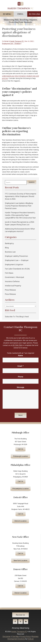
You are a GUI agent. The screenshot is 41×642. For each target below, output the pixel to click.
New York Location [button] (20, 560)
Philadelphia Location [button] (20, 488)
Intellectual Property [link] (13, 286)
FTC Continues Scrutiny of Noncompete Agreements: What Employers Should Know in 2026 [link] (20, 196)
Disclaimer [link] (7, 636)
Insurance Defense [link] (12, 281)
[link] (20, 5)
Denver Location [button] (20, 593)
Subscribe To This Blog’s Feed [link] (17, 316)
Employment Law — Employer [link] (17, 260)
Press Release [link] (10, 290)
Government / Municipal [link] (14, 277)
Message (20, 387)
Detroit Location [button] (20, 521)
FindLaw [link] (30, 639)
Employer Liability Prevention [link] (16, 256)
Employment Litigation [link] (14, 264)
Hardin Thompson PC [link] (17, 41)
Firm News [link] (9, 273)
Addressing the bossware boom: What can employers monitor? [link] (20, 230)
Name (20, 355)
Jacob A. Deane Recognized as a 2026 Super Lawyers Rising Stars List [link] (19, 223)
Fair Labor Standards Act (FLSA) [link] (17, 269)
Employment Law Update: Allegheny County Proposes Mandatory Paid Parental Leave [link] (19, 205)
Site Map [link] (15, 636)
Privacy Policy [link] (25, 636)
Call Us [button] (20, 449)
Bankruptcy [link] (9, 243)
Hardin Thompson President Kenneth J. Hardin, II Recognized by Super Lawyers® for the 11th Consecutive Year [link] (20, 215)
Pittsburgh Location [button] (20, 456)
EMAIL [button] (20, 14)
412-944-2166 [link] (34, 14)
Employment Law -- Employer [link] (11, 43)
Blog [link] (7, 248)
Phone (20, 377)
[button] (6, 13)
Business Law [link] (10, 252)
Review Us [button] (20, 615)
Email (21, 366)
